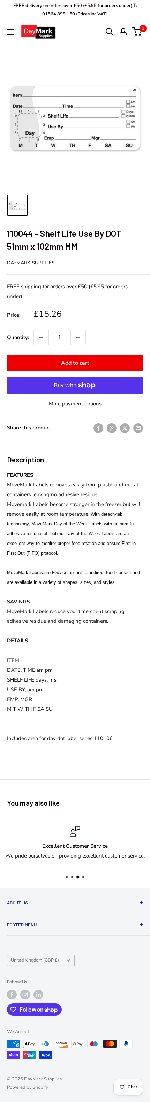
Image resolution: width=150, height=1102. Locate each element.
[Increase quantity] (78, 337)
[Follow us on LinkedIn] (38, 994)
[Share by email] (138, 428)
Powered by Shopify (27, 1087)
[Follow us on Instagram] (25, 994)
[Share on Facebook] (98, 428)
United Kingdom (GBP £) (35, 960)
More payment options (75, 403)
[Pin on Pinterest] (112, 428)
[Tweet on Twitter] (125, 428)
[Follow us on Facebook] (12, 994)
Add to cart (75, 363)
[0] (137, 31)
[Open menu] (10, 32)
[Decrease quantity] (41, 337)
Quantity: (18, 337)
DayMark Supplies (31, 262)
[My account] (123, 31)
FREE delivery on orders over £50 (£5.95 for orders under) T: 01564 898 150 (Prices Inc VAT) (75, 9)
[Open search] (109, 31)
